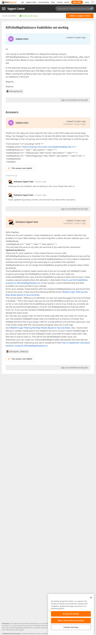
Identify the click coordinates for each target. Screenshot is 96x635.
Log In (87, 2)
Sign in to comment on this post (74, 100)
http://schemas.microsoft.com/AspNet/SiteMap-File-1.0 (48, 146)
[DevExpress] (9, 2)
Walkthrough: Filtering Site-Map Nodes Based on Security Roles (40, 327)
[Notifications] (92, 2)
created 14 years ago (76, 37)
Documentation (43, 2)
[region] (71, 614)
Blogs (53, 2)
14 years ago (40, 181)
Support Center (31, 2)
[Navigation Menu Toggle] (3, 8)
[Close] (91, 597)
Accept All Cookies (71, 614)
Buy (22, 2)
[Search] (91, 8)
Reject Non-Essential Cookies (71, 620)
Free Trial (77, 2)
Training (59, 2)
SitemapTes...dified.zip (18, 351)
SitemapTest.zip (15, 91)
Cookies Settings (71, 627)
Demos (66, 2)
